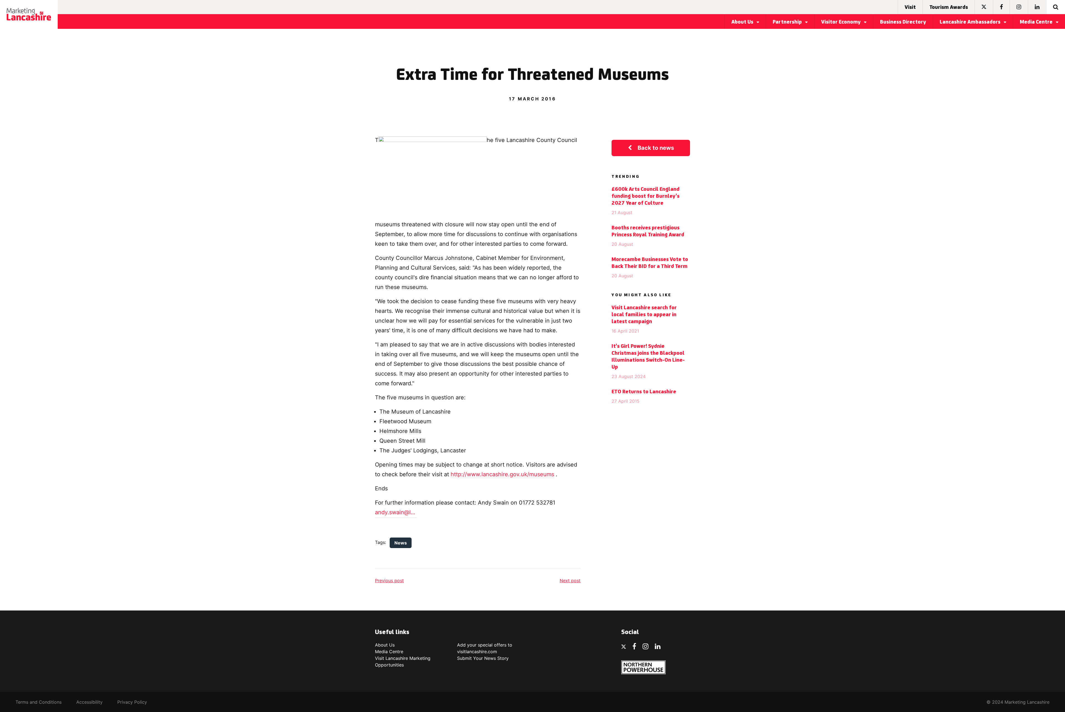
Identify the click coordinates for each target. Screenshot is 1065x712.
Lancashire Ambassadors (970, 22)
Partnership (788, 22)
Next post (570, 580)
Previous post (389, 580)
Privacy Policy (132, 702)
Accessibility (89, 702)
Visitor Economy (841, 22)
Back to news (656, 148)
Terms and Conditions (39, 702)
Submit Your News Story (483, 658)
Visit (910, 7)
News (400, 543)
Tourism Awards (948, 7)
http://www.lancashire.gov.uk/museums (502, 474)
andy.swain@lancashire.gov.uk (396, 512)
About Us (742, 22)
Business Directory (903, 22)
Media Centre (1037, 22)
